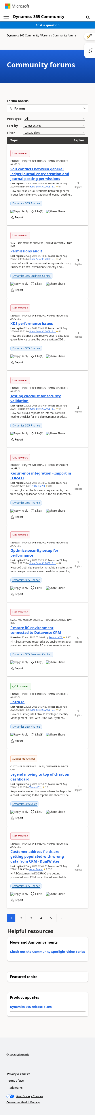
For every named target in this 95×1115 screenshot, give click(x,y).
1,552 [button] (48, 869)
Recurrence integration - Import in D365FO (40, 475)
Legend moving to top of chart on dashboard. (39, 777)
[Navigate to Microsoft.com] (17, 6)
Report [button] (19, 217)
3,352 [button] (68, 637)
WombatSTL (35, 787)
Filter (11, 133)
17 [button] (46, 787)
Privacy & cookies (18, 1074)
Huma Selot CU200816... (42, 186)
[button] (88, 17)
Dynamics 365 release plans (31, 1007)
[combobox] (47, 108)
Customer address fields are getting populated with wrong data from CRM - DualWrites (37, 856)
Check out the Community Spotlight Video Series (47, 952)
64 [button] (59, 186)
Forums (46, 35)
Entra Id (17, 702)
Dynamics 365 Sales (24, 804)
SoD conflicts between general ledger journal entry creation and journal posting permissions (39, 174)
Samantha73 (56, 637)
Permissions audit (26, 251)
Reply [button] (24, 211)
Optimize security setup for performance (34, 553)
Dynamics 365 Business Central (31, 276)
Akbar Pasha (36, 869)
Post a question (47, 25)
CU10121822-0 (37, 485)
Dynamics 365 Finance (26, 203)
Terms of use (15, 1081)
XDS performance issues (31, 323)
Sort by (12, 126)
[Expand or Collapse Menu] (6, 16)
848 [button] (50, 485)
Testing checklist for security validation (35, 398)
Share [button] (61, 211)
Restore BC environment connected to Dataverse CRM (35, 630)
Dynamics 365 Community (38, 16)
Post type (14, 119)
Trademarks (15, 1088)
